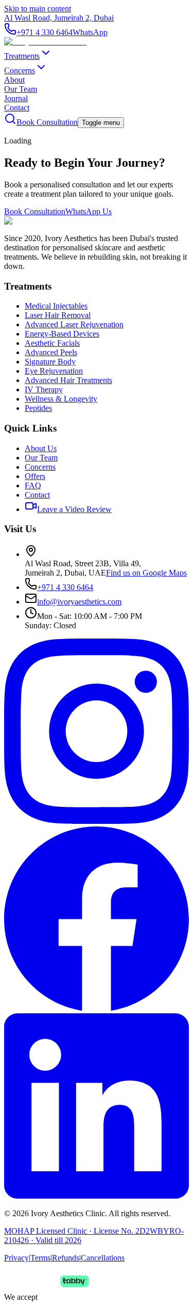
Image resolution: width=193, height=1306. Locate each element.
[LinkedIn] (96, 1195)
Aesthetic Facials (52, 343)
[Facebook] (96, 1008)
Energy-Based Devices (62, 333)
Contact (16, 107)
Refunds (65, 1257)
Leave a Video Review (74, 509)
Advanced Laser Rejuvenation (74, 324)
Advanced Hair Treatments (68, 380)
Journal (16, 98)
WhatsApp (90, 32)
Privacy (16, 1257)
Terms (40, 1257)
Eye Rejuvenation (54, 371)
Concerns (19, 70)
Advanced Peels (51, 352)
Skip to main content (37, 8)
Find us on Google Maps (146, 572)
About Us (41, 448)
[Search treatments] (10, 122)
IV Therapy (44, 389)
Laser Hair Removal (58, 315)
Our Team (20, 89)
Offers (35, 476)
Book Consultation (47, 122)
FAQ (33, 485)
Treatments (22, 56)
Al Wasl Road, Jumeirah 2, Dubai (59, 17)
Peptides (38, 408)
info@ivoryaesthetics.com (79, 601)
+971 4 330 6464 (44, 32)
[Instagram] (96, 821)
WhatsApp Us (88, 211)
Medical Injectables (56, 305)
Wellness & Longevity (61, 398)
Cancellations (103, 1257)
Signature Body (50, 361)
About (14, 79)
